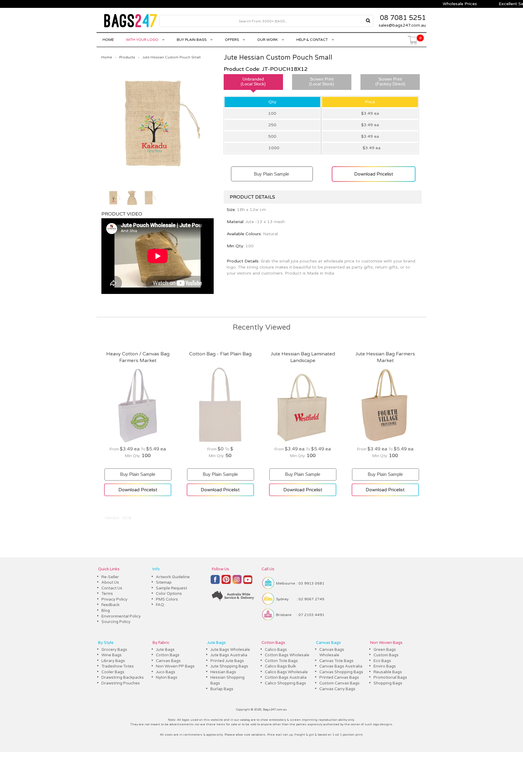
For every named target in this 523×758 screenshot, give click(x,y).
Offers (232, 40)
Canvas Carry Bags (337, 689)
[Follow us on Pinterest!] (226, 582)
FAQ (160, 604)
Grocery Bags (114, 649)
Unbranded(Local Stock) (253, 81)
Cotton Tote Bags (281, 660)
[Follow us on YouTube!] (247, 582)
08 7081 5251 (403, 18)
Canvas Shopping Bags (341, 672)
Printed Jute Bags (227, 660)
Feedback (110, 604)
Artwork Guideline (173, 577)
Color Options (169, 593)
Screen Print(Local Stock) (321, 81)
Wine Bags (111, 655)
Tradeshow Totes (117, 666)
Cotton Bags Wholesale (287, 655)
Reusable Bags (387, 672)
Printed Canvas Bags (339, 677)
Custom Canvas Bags (339, 683)
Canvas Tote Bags (336, 660)
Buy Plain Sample (271, 171)
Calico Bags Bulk (280, 666)
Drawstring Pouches (120, 683)
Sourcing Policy (115, 621)
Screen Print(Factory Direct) (390, 81)
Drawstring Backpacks (122, 677)
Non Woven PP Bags (175, 666)
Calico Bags (276, 649)
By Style (105, 642)
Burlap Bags (221, 689)
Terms (107, 593)
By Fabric (161, 642)
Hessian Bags (223, 672)
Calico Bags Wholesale (286, 672)
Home (108, 40)
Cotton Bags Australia (286, 677)
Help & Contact (312, 40)
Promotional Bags (390, 677)
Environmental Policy (121, 616)
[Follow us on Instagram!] (237, 582)
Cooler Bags (112, 672)
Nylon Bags (166, 677)
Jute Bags (165, 649)
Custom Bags (386, 655)
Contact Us (111, 588)
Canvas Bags (168, 660)
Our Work (268, 40)
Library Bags (113, 660)
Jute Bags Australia (228, 655)
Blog (105, 610)
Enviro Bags (384, 666)
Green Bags (384, 649)
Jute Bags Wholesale (230, 649)
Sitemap (164, 582)
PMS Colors (167, 599)
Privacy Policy (114, 599)
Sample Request (171, 588)
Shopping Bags (387, 683)
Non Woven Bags (386, 642)
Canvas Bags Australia (340, 666)
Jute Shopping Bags (229, 666)
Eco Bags (382, 660)
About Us (110, 582)
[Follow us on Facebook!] (215, 582)
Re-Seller (110, 577)
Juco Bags (165, 672)
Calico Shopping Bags (285, 683)
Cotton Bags (167, 655)
